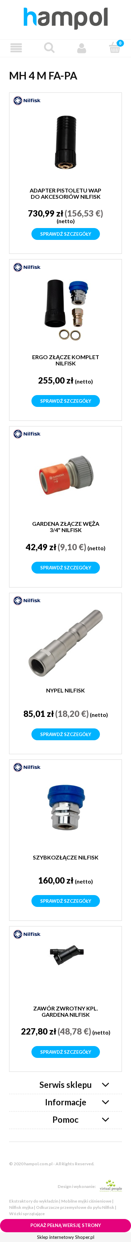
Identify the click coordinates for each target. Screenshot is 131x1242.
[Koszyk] (114, 47)
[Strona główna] (66, 17)
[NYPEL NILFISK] (65, 643)
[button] (16, 48)
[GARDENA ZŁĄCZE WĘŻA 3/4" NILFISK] (65, 476)
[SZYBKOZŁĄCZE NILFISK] (65, 810)
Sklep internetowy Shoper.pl (65, 1237)
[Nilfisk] (27, 100)
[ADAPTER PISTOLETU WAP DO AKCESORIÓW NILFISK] (65, 143)
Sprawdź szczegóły (65, 234)
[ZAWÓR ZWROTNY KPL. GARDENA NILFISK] (65, 969)
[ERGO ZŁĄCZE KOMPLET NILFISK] (65, 310)
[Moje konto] (82, 48)
